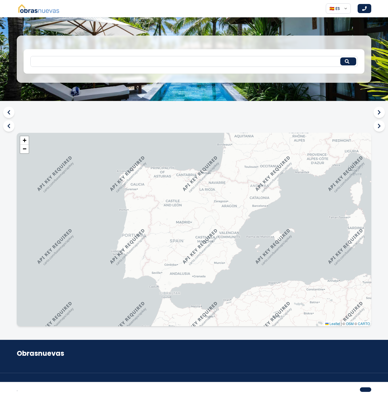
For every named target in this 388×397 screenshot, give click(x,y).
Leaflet (334, 323)
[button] (24, 140)
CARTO (364, 323)
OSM (350, 323)
